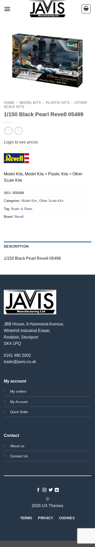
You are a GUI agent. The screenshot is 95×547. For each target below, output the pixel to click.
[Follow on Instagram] (44, 490)
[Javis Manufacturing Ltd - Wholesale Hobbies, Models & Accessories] (47, 9)
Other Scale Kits (51, 201)
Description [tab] (16, 246)
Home (9, 103)
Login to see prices (21, 142)
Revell (19, 217)
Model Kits (30, 103)
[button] (7, 9)
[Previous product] (18, 131)
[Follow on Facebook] (38, 490)
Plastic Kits (57, 103)
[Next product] (8, 131)
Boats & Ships (21, 209)
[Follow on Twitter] (51, 490)
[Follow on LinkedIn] (57, 490)
